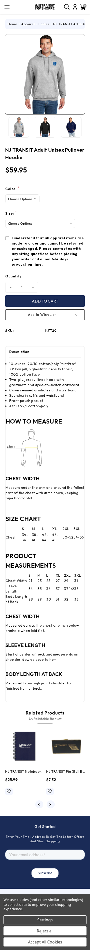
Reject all (45, 931)
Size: (11, 213)
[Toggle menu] (7, 7)
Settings (45, 920)
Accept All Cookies (45, 942)
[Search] (67, 7)
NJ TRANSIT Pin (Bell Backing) (65, 771)
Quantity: (13, 276)
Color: (12, 188)
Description (19, 352)
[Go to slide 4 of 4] (39, 804)
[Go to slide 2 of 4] (51, 804)
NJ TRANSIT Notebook (23, 771)
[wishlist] (9, 791)
